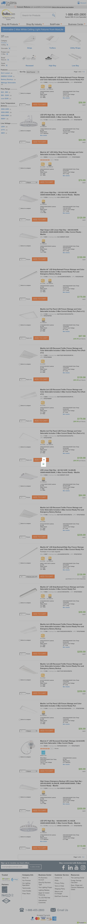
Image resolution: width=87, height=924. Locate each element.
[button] (44, 459)
